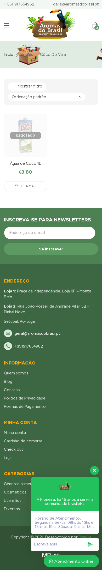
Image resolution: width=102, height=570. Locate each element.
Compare (13, 142)
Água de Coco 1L (25, 163)
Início (8, 54)
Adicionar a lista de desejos (38, 142)
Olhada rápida (25, 142)
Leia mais (29, 186)
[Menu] (6, 25)
